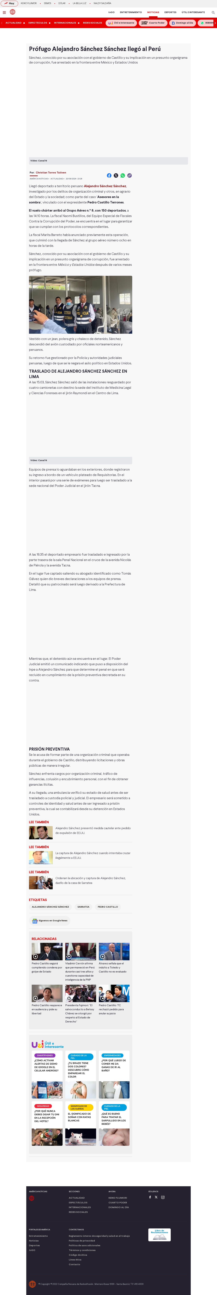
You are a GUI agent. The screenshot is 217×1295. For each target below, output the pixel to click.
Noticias (34, 1241)
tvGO (111, 12)
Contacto (74, 1264)
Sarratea (83, 907)
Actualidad (77, 1198)
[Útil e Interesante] (81, 1044)
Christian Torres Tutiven (51, 172)
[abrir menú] (5, 12)
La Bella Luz (79, 4)
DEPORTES (170, 12)
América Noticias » (39, 179)
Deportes (34, 1246)
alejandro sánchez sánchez (50, 907)
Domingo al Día (118, 1207)
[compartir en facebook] (109, 175)
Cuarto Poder (117, 1203)
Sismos (47, 4)
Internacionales (80, 1207)
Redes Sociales (78, 1212)
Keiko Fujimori (29, 4)
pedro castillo (108, 907)
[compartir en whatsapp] (122, 175)
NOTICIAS (153, 12)
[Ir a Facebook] (150, 1197)
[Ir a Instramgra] (163, 1197)
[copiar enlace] (129, 175)
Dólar (61, 4)
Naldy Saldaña (102, 4)
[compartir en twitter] (116, 175)
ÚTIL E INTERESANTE (193, 12)
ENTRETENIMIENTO (131, 12)
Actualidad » (57, 179)
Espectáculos (78, 1203)
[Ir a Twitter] (157, 1197)
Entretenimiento (38, 1236)
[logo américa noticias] (12, 12)
